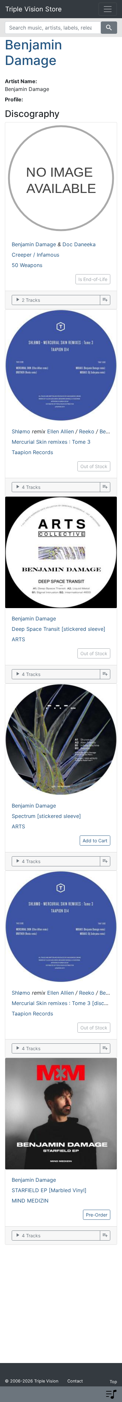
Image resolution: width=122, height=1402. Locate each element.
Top (113, 1381)
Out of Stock (93, 466)
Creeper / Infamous (35, 254)
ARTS (18, 639)
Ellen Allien (60, 431)
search (109, 28)
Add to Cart (95, 840)
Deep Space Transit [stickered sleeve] (58, 629)
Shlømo (21, 431)
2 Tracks (27, 300)
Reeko (86, 431)
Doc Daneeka (79, 244)
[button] (111, 1394)
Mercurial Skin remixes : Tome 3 (51, 442)
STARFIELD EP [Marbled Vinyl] (49, 1190)
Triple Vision (46, 1381)
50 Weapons (27, 265)
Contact (75, 1381)
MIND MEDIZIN (30, 1200)
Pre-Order (96, 1214)
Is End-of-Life (92, 279)
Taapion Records (32, 452)
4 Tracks (27, 487)
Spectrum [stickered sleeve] (46, 816)
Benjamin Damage (33, 52)
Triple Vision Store (33, 9)
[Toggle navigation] (108, 9)
